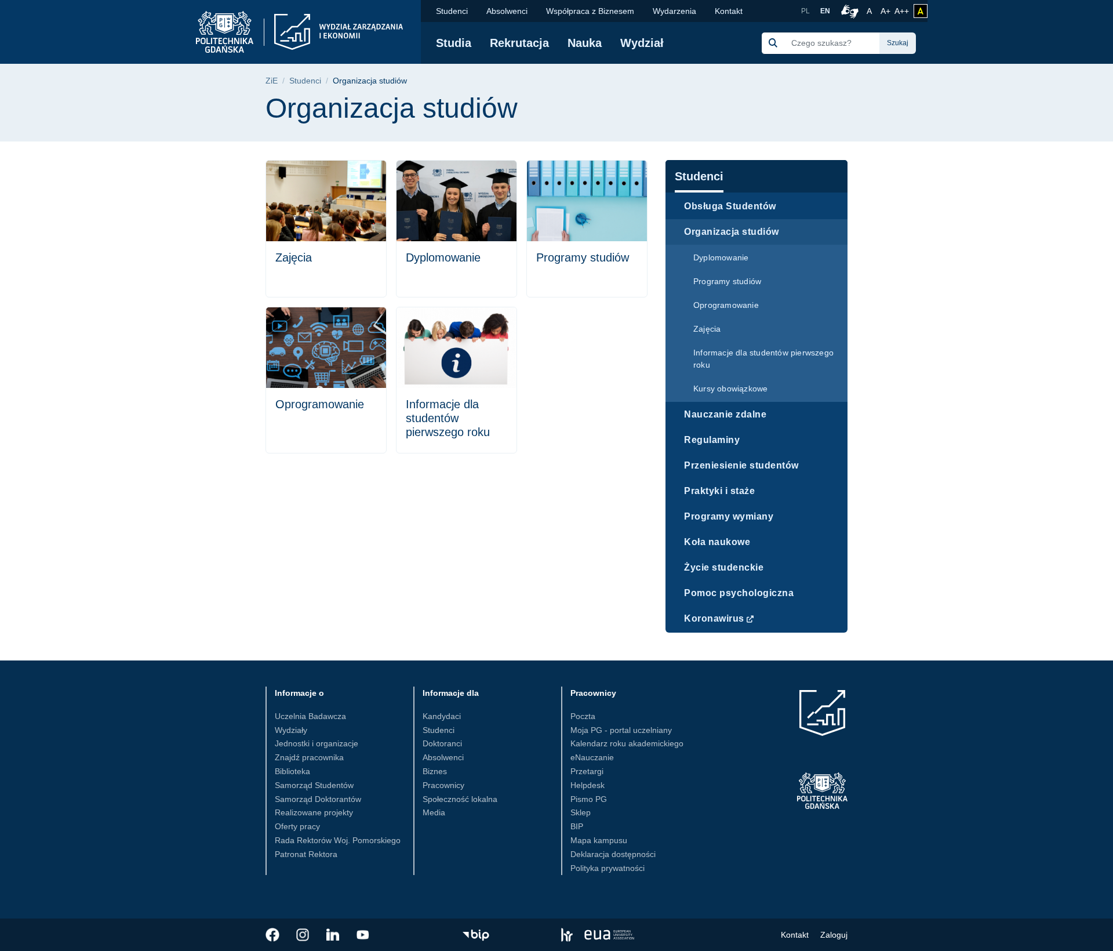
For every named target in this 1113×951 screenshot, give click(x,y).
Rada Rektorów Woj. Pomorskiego (338, 840)
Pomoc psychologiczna (739, 593)
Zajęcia (707, 328)
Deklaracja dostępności (613, 854)
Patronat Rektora (306, 854)
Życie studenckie (723, 567)
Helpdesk (587, 785)
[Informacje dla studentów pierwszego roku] (457, 380)
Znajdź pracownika (309, 757)
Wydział (642, 43)
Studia (453, 43)
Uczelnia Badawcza (310, 716)
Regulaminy (712, 440)
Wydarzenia (674, 11)
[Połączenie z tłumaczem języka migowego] (848, 11)
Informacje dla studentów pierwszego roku (763, 358)
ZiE (271, 81)
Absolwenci (507, 11)
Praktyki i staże (719, 491)
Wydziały (291, 730)
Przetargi (586, 771)
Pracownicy (443, 785)
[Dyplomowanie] (457, 229)
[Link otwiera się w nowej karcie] (272, 935)
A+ (886, 11)
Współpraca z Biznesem (590, 11)
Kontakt (729, 11)
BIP (576, 826)
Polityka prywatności (607, 868)
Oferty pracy (297, 826)
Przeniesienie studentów (741, 465)
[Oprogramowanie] (326, 380)
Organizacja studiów (731, 232)
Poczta (582, 716)
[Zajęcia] (326, 229)
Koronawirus (714, 618)
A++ (901, 11)
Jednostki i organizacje (316, 743)
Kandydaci (442, 716)
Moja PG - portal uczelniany (621, 730)
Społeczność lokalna (460, 799)
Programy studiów (727, 281)
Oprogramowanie (726, 305)
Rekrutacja (519, 43)
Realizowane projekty (314, 812)
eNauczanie (592, 757)
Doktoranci (442, 743)
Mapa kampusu (598, 840)
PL (805, 11)
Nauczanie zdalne (725, 414)
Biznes (435, 771)
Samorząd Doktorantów (318, 799)
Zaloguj (834, 934)
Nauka (585, 43)
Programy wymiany (728, 516)
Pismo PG (588, 799)
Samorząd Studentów (314, 785)
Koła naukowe (717, 542)
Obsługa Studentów (730, 206)
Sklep (580, 812)
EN (825, 11)
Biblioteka (292, 771)
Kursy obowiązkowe (730, 388)
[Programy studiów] (587, 229)
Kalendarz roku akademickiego (626, 743)
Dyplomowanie (720, 257)
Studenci (452, 11)
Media (434, 812)
